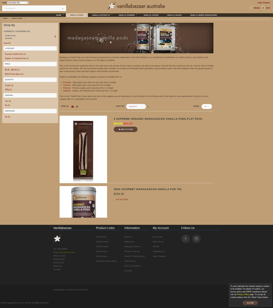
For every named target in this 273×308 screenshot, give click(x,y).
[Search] (62, 8)
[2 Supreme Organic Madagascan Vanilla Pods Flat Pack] (83, 149)
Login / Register (159, 256)
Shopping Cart (159, 251)
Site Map (128, 271)
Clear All (7, 43)
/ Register (266, 3)
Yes (8, 101)
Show (196, 106)
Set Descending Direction (149, 106)
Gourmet (66, 85)
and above (14, 74)
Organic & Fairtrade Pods (17, 58)
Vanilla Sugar (101, 256)
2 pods (9, 85)
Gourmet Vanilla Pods (15, 54)
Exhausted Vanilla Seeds (106, 261)
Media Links (129, 242)
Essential (67, 82)
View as (64, 106)
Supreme (67, 91)
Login (260, 3)
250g (8, 89)
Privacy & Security (132, 251)
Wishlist (257, 8)
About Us (128, 237)
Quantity (133, 106)
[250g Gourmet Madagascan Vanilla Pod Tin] (83, 202)
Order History (158, 242)
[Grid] (73, 106)
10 (205, 106)
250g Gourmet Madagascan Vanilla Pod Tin (147, 189)
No (7, 105)
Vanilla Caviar (101, 251)
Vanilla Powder (102, 246)
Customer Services (67, 252)
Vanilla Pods (101, 237)
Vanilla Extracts (102, 242)
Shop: (4, 3)
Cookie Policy (130, 261)
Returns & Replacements (134, 256)
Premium (67, 88)
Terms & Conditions (132, 266)
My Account (158, 237)
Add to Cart (126, 129)
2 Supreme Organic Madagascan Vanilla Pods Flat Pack (158, 118)
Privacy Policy (243, 294)
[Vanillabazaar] (72, 238)
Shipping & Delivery (132, 246)
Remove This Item (55, 36)
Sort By (120, 106)
